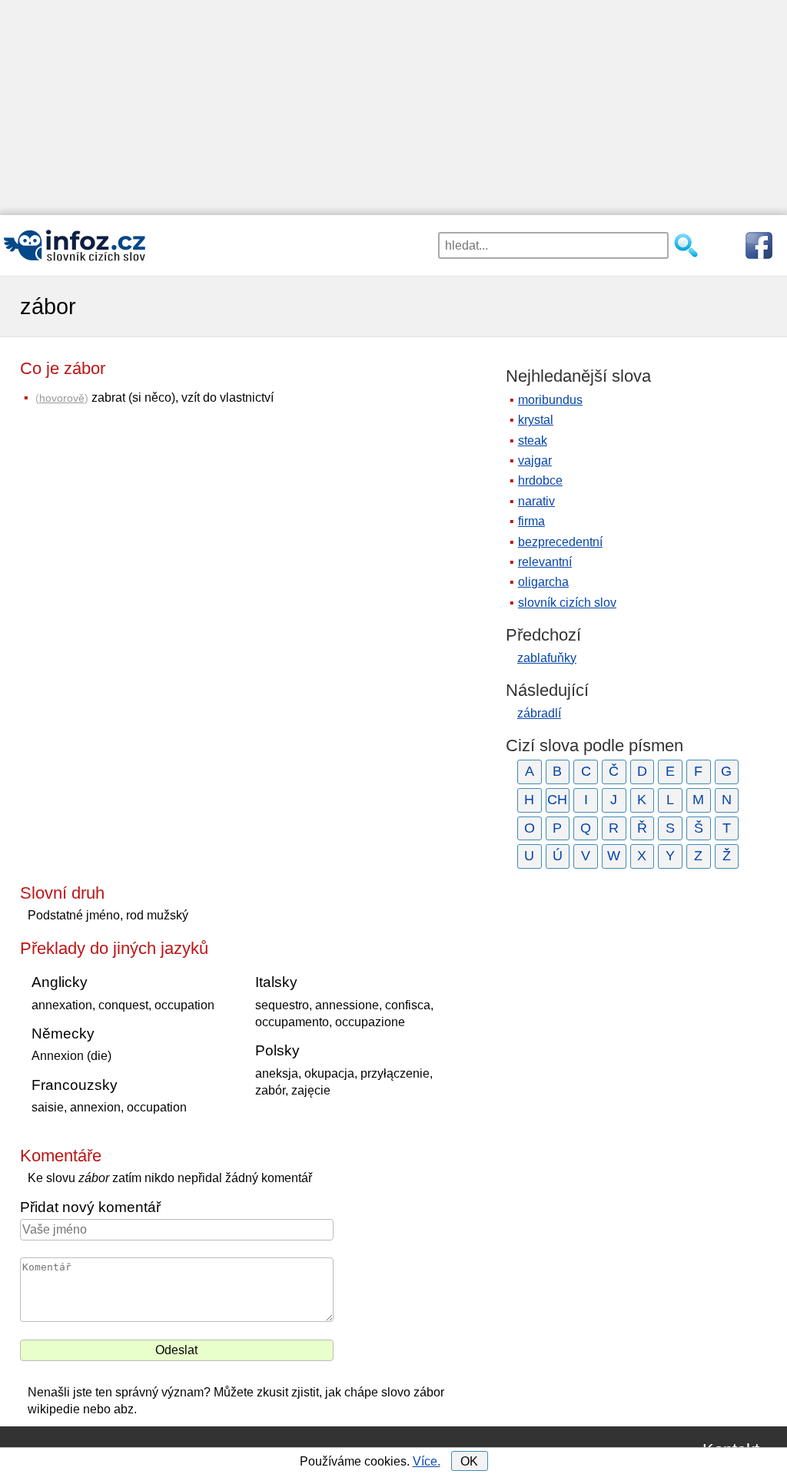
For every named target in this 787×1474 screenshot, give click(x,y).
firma (531, 521)
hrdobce (540, 480)
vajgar (535, 460)
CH (557, 799)
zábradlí (539, 713)
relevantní (545, 561)
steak (532, 440)
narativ (536, 501)
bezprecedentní (560, 541)
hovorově (62, 398)
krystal (535, 419)
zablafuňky (546, 657)
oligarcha (543, 581)
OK (469, 1461)
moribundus (550, 399)
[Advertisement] (393, 107)
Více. (426, 1461)
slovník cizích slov (567, 602)
